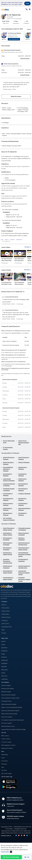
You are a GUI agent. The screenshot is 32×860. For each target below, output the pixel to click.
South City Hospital (6, 717)
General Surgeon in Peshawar (8, 463)
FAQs (3, 630)
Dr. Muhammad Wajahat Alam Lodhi (15, 33)
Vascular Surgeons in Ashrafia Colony (24, 566)
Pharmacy (4, 764)
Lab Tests (4, 770)
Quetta (3, 673)
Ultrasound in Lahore (7, 748)
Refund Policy (5, 614)
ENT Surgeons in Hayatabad (7, 538)
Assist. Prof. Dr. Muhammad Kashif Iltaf (23, 442)
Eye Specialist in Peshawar (22, 504)
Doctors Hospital (6, 685)
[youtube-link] (21, 835)
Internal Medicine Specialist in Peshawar (8, 469)
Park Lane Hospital (6, 723)
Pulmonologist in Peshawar (23, 489)
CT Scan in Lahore (6, 742)
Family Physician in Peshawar (23, 458)
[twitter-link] (13, 835)
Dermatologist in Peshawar (23, 484)
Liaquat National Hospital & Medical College (13, 729)
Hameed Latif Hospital (7, 688)
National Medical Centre (8, 726)
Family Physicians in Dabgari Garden (8, 529)
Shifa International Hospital (8, 704)
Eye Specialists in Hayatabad (23, 560)
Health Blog (4, 754)
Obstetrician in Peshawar (22, 468)
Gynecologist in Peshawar (7, 474)
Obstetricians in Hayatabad (7, 566)
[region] (16, 257)
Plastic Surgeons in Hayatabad (23, 534)
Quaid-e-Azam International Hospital (11, 707)
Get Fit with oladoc (6, 773)
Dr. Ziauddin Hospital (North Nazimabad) (12, 720)
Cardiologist (5, 122)
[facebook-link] (16, 835)
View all (29, 29)
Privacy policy (5, 608)
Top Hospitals (5, 682)
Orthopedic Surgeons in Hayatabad (24, 529)
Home (2, 239)
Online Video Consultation (11, 64)
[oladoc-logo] (5, 9)
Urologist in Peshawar (24, 493)
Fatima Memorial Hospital (8, 695)
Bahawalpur (4, 669)
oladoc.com (27, 831)
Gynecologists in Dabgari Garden (7, 571)
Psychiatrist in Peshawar (22, 499)
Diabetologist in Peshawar (7, 509)
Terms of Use (5, 623)
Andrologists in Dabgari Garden (7, 534)
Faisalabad (4, 663)
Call (28, 857)
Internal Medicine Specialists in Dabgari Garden (24, 554)
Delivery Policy (6, 611)
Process (4, 633)
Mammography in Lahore (8, 745)
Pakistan (7, 239)
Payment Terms (6, 617)
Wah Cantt (4, 676)
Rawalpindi (4, 651)
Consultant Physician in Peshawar (9, 484)
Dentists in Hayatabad (21, 538)
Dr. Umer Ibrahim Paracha (8, 448)
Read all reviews (16, 96)
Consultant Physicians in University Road (7, 561)
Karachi (3, 641)
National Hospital (6, 691)
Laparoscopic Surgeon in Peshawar (9, 479)
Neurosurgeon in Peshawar (7, 514)
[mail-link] (24, 835)
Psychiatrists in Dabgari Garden (7, 553)
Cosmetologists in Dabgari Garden (8, 578)
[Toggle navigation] (30, 9)
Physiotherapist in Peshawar (8, 499)
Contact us (5, 620)
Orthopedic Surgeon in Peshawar (9, 489)
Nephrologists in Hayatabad (7, 543)
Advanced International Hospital (10, 710)
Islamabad (4, 647)
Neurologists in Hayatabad (7, 548)
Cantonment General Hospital (11, 50)
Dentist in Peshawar (24, 462)
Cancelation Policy (7, 627)
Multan (3, 654)
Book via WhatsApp (12, 857)
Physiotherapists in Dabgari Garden (23, 548)
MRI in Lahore (5, 736)
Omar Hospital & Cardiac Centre (10, 698)
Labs (2, 767)
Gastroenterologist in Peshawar (24, 509)
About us (4, 604)
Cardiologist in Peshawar (22, 474)
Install (27, 3)
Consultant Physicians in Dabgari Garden (24, 579)
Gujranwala (4, 660)
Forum (3, 758)
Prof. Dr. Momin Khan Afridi (9, 441)
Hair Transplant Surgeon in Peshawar (9, 519)
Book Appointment (14, 39)
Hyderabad (4, 679)
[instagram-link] (18, 835)
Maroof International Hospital (9, 713)
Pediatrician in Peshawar (22, 479)
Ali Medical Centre (6, 701)
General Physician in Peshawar (9, 458)
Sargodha (4, 666)
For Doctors (4, 761)
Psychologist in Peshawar (22, 514)
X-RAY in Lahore (5, 739)
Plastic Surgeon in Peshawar (8, 504)
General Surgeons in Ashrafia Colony (24, 543)
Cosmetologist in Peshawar (8, 494)
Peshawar (12, 239)
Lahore (3, 644)
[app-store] (9, 781)
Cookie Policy (5, 852)
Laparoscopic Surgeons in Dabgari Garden (24, 572)
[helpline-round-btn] (26, 9)
